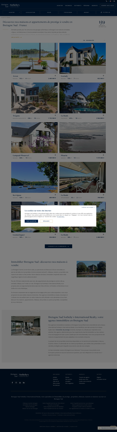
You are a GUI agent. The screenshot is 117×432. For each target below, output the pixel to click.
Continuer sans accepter (87, 207)
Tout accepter (31, 221)
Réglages (46, 221)
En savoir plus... (61, 216)
